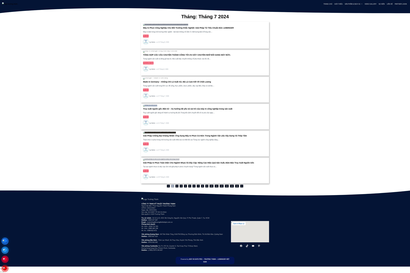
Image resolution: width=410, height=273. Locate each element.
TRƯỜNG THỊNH (210, 259)
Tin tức (146, 36)
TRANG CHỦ (327, 4)
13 (227, 186)
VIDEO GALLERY (370, 4)
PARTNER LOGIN (401, 4)
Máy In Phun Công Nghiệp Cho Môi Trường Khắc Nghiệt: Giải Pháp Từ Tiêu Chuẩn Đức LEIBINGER (205, 24)
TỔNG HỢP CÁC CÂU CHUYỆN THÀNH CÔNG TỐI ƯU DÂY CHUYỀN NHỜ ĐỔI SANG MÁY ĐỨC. (205, 51)
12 (222, 186)
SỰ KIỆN (382, 4)
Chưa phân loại (148, 63)
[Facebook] (241, 246)
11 (216, 186)
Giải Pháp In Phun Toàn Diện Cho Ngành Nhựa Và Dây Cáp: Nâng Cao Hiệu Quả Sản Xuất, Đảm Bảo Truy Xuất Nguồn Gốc (205, 159)
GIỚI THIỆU (338, 4)
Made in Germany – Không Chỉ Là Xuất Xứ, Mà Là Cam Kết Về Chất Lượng (205, 78)
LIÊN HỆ (390, 4)
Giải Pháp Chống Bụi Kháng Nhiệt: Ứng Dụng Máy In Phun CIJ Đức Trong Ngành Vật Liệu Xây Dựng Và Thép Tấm (205, 132)
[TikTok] (247, 246)
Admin (153, 42)
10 (211, 186)
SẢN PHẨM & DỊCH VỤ (352, 4)
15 (237, 186)
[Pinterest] (259, 246)
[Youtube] (253, 246)
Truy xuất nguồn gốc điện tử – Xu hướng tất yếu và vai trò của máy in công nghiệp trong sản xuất (205, 105)
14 (232, 186)
